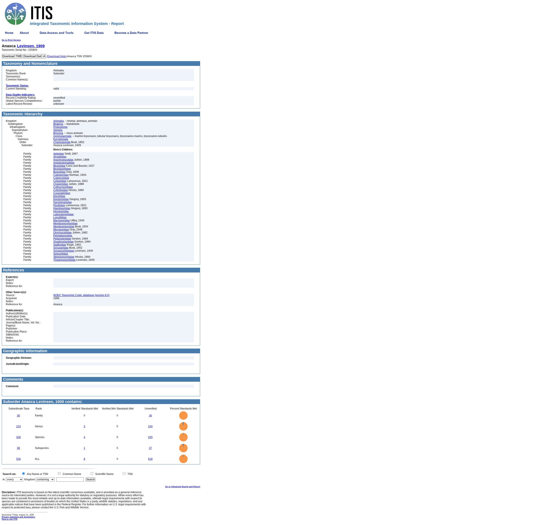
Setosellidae (60, 253)
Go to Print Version (11, 40)
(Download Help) (57, 56)
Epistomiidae (61, 199)
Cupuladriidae (61, 193)
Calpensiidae (61, 177)
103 (18, 426)
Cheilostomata (61, 142)
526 (18, 458)
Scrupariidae (61, 247)
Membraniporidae (63, 226)
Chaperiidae (60, 184)
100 (150, 426)
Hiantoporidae (61, 208)
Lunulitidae (60, 217)
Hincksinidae (61, 211)
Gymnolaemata (62, 136)
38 (18, 448)
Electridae (59, 196)
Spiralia (57, 130)
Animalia (58, 120)
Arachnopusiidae (63, 159)
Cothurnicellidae (63, 187)
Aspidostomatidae (64, 162)
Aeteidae (58, 153)
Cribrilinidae (60, 190)
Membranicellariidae (65, 223)
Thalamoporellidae (64, 259)
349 (18, 437)
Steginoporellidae (63, 256)
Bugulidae (59, 171)
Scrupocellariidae (63, 250)
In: (4, 479)
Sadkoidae (59, 244)
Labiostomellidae (63, 214)
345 (150, 437)
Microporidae (61, 229)
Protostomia (60, 127)
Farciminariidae (62, 202)
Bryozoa (58, 133)
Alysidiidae (59, 156)
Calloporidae (61, 174)
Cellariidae (59, 181)
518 (150, 458)
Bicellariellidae (62, 168)
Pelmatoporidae (62, 235)
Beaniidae (59, 165)
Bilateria (58, 124)
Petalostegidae (62, 238)
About (24, 32)
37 (150, 448)
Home (9, 32)
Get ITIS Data (94, 32)
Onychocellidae (62, 232)
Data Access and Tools (56, 32)
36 (18, 415)
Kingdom (29, 479)
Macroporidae (61, 220)
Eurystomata (60, 139)
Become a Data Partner (131, 32)
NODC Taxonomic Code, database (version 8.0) (81, 295)
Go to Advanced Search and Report (182, 487)
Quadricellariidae (63, 241)
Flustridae (59, 205)
